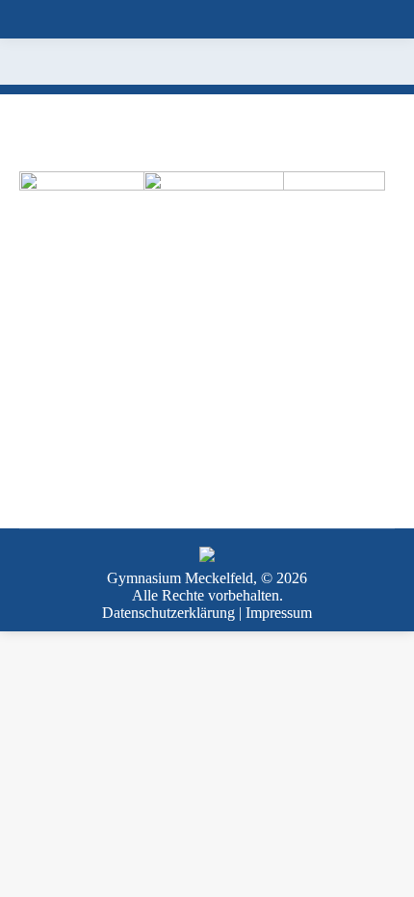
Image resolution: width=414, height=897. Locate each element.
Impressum (279, 612)
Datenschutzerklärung (168, 612)
